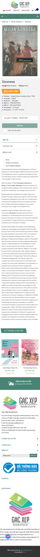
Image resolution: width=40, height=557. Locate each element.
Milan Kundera (11, 86)
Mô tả (7, 160)
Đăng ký (33, 455)
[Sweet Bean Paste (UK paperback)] (10, 350)
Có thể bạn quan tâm (13, 331)
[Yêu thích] (32, 10)
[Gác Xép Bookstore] (20, 5)
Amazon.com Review (12, 163)
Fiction (26, 86)
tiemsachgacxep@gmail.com (15, 423)
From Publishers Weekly (13, 166)
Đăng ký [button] (5, 450)
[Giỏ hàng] (35, 10)
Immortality (11, 185)
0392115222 (9, 425)
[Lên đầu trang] (35, 537)
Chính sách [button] (6, 445)
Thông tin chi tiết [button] (9, 439)
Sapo (24, 552)
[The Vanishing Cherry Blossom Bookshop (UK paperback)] (30, 350)
